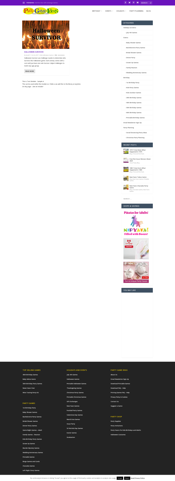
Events (108, 11)
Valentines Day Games (75, 415)
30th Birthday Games (133, 98)
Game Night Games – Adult (32, 430)
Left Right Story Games (31, 470)
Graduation (71, 437)
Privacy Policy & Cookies (119, 397)
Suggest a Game (116, 406)
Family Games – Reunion (31, 435)
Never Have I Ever (29, 388)
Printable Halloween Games (76, 384)
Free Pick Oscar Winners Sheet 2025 (140, 160)
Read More (29, 71)
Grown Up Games (132, 63)
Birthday (96, 11)
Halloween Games (73, 379)
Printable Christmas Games (76, 397)
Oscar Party (133, 163)
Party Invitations (117, 426)
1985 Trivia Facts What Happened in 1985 (138, 169)
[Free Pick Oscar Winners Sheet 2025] (126, 160)
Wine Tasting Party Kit (31, 392)
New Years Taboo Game (138, 177)
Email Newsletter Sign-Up (132, 123)
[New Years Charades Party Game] (126, 187)
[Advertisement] (137, 325)
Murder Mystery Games (31, 448)
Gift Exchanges (72, 401)
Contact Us (115, 401)
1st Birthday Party (132, 83)
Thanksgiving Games (74, 388)
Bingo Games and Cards (31, 461)
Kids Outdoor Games (133, 93)
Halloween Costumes (118, 435)
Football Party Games (74, 410)
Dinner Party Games (30, 426)
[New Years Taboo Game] (126, 178)
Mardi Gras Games (73, 419)
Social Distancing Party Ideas (136, 133)
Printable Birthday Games (135, 118)
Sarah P (28, 55)
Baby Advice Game (29, 379)
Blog (148, 11)
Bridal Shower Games (133, 53)
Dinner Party (130, 58)
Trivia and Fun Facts (138, 154)
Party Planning (136, 11)
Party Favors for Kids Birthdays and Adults (126, 430)
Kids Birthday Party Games (32, 439)
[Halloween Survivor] (45, 35)
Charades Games (138, 190)
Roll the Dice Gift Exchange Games (46, 3)
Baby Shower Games (133, 43)
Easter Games (72, 433)
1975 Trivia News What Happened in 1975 (138, 151)
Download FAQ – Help (118, 388)
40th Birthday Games (133, 103)
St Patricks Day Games (75, 428)
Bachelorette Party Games (135, 48)
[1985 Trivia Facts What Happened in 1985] (126, 169)
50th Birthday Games (133, 108)
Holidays (120, 11)
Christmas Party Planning (135, 138)
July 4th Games (131, 33)
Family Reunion (131, 68)
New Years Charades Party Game (139, 187)
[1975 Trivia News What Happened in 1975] (126, 151)
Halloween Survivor (33, 52)
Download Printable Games (120, 384)
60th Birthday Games (133, 113)
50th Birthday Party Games (32, 384)
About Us (114, 375)
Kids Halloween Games (46, 55)
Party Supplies (116, 421)
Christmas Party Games (75, 392)
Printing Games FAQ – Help (120, 392)
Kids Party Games (132, 88)
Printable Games (28, 457)
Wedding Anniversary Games (136, 73)
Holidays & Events (129, 28)
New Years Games (138, 179)
